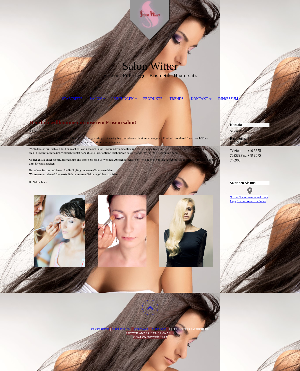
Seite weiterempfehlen (189, 329)
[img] (150, 22)
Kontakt (199, 98)
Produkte (153, 98)
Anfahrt (159, 329)
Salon (96, 98)
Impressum (228, 98)
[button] (150, 307)
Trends (177, 98)
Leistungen (122, 98)
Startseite (72, 98)
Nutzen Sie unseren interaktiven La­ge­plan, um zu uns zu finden (249, 199)
